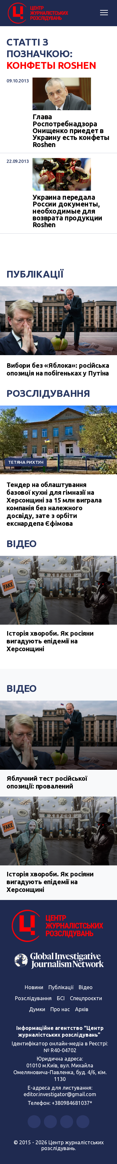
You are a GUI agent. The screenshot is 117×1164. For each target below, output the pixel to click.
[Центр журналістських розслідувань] (37, 13)
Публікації (34, 274)
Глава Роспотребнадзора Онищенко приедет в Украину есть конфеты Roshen (71, 130)
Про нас (60, 1009)
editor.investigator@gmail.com (60, 1094)
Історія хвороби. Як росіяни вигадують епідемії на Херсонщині (50, 641)
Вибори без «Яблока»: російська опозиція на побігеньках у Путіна (57, 369)
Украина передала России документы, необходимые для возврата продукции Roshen (67, 211)
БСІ (61, 998)
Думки (37, 1009)
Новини (34, 987)
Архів (81, 1009)
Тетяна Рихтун (26, 462)
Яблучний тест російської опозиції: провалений (46, 782)
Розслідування (48, 393)
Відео (21, 543)
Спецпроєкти (86, 998)
